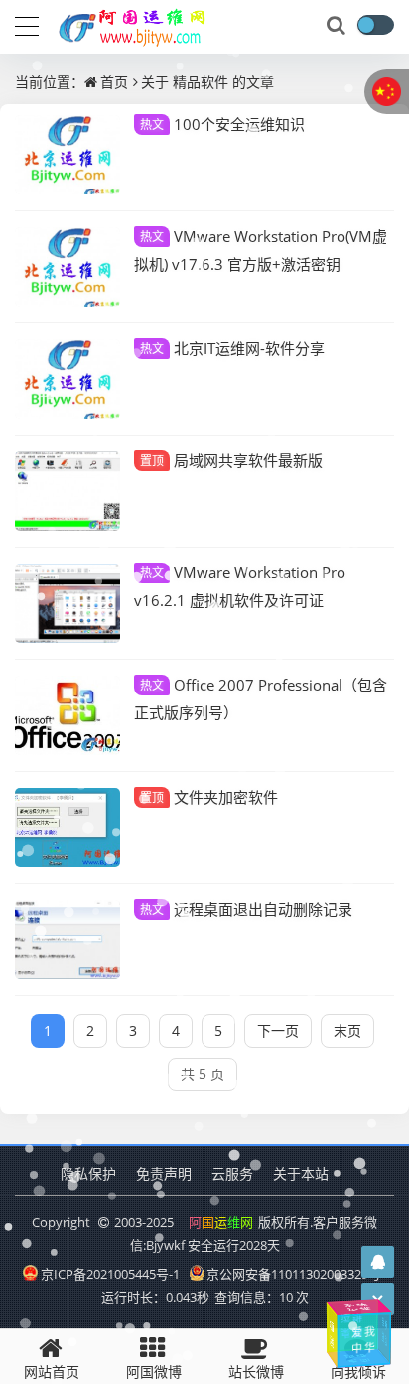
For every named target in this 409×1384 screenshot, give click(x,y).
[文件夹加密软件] (67, 827)
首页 (114, 81)
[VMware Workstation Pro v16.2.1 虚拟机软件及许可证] (67, 603)
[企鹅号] (378, 1261)
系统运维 (358, 1306)
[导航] (27, 24)
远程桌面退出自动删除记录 (246, 909)
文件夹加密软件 (209, 797)
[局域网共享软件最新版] (67, 491)
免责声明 (164, 1173)
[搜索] (337, 26)
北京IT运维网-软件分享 (232, 348)
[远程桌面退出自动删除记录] (67, 939)
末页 (347, 1030)
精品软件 (200, 81)
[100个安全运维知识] (67, 154)
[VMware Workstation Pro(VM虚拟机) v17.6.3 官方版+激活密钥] (67, 267)
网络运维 (382, 1330)
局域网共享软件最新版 (231, 460)
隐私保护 (88, 1173)
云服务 (232, 1173)
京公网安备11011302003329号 (293, 1274)
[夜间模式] (375, 25)
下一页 (278, 1030)
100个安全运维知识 (222, 124)
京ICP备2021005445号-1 (110, 1274)
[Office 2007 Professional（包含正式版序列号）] (67, 715)
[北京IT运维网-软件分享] (67, 379)
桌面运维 (349, 1325)
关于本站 (301, 1173)
